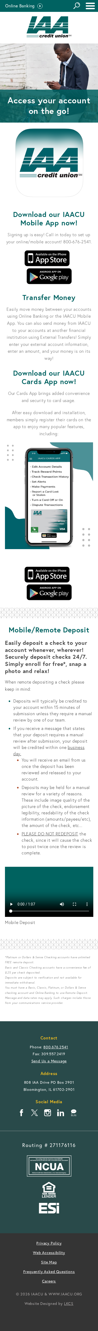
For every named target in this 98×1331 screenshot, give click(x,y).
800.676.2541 (55, 1046)
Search (76, 5)
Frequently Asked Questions (49, 1271)
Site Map (49, 1262)
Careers (49, 1281)
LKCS (68, 1303)
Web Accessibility (49, 1252)
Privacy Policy (48, 1243)
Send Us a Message (49, 1060)
